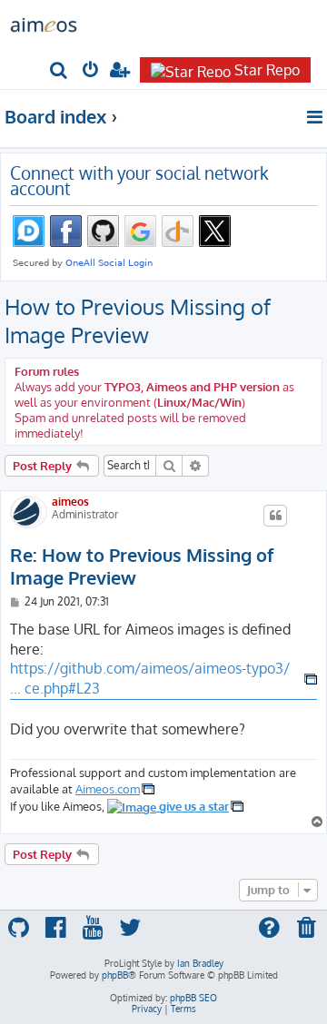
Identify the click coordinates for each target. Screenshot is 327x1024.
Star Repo (267, 70)
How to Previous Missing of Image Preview (138, 320)
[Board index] (43, 24)
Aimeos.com (107, 788)
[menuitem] (59, 71)
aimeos (70, 501)
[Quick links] (315, 117)
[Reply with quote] (275, 516)
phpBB (115, 975)
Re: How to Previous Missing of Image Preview (141, 567)
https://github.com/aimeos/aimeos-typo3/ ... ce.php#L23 (150, 678)
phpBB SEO (193, 997)
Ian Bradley (200, 963)
